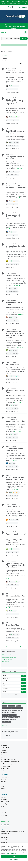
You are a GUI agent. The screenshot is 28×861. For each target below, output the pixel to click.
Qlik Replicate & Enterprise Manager (10, 679)
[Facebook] (8, 825)
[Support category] (3, 736)
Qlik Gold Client (5, 768)
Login (19, 1)
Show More (18, 114)
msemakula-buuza (17, 261)
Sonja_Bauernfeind (17, 116)
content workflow (7, 721)
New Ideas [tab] (5, 61)
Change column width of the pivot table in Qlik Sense (15, 217)
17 (17, 641)
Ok (14, 856)
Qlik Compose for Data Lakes (8, 759)
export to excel (16, 717)
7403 (8, 588)
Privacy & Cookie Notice (7, 840)
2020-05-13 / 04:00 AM (13, 379)
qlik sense (14, 710)
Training (3, 788)
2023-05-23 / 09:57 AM (13, 264)
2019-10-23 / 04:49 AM (13, 637)
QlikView (3, 754)
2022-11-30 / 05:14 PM (13, 523)
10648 (9, 499)
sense (4, 712)
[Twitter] (2, 825)
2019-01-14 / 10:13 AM (13, 89)
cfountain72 (15, 519)
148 (18, 646)
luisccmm (15, 405)
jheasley (15, 317)
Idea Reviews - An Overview (9, 664)
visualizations (12, 705)
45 (18, 149)
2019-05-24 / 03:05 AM (13, 145)
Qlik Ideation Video (7, 655)
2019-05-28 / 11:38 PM (13, 495)
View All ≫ (4, 725)
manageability (12, 708)
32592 (9, 238)
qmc (15, 712)
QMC (4, 686)
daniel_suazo (16, 549)
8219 (8, 555)
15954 (8, 92)
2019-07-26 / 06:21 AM (13, 466)
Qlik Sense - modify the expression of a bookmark (15, 187)
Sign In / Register (23, 7)
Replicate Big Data (7, 717)
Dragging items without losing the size (14, 449)
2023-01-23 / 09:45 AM (13, 353)
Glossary (3, 786)
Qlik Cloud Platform (6, 748)
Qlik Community (5, 821)
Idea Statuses (5, 661)
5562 (8, 382)
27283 (9, 323)
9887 (8, 617)
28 (18, 92)
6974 (8, 641)
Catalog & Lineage (5, 766)
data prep (5, 708)
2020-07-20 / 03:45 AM (13, 614)
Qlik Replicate (4, 757)
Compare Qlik (4, 784)
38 (18, 411)
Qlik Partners (4, 779)
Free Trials (3, 781)
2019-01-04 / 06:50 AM (13, 291)
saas (11, 712)
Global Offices (4, 813)
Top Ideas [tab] (4, 58)
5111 (8, 440)
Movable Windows (13, 507)
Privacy (3, 806)
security (20, 710)
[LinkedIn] (5, 825)
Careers (3, 808)
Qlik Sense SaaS (7, 683)
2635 (8, 526)
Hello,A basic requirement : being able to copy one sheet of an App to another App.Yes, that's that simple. (16, 137)
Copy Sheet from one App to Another (16, 132)
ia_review (5, 705)
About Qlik (3, 797)
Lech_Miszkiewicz (17, 492)
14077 (8, 469)
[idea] (2, 69)
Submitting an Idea (7, 659)
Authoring (18, 705)
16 (17, 555)
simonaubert (16, 142)
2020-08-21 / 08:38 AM (13, 120)
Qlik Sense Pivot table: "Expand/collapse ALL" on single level (15, 102)
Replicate (14, 715)
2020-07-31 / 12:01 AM (13, 235)
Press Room (4, 799)
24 (18, 499)
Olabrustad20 (16, 171)
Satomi (14, 232)
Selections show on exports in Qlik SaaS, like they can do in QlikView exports (15, 334)
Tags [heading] (4, 702)
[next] (20, 646)
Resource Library (5, 777)
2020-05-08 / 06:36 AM (13, 320)
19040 (9, 207)
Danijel (14, 610)
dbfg (14, 463)
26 (17, 294)
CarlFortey (15, 350)
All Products (4, 745)
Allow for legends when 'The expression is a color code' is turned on (15, 565)
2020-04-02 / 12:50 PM (13, 552)
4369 (8, 267)
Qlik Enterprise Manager (7, 764)
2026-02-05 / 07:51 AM (13, 174)
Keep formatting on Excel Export (15, 303)
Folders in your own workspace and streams (15, 72)
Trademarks (4, 842)
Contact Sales (4, 815)
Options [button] (25, 32)
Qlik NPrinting (6, 689)
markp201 (15, 288)
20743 (9, 149)
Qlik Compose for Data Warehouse (10, 761)
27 (18, 207)
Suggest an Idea (13, 16)
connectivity (13, 719)
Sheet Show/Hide (12, 625)
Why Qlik (3, 770)
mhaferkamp (16, 85)
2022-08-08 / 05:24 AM (13, 584)
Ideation (3, 32)
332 (8, 178)
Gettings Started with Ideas (9, 657)
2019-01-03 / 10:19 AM (13, 437)
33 (18, 469)
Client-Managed (6, 715)
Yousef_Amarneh (17, 634)
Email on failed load (13, 275)
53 (17, 123)
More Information (14, 859)
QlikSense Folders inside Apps (15, 391)
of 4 (15, 695)
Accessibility (4, 804)
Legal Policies (4, 837)
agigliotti (15, 200)
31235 (8, 123)
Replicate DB (20, 708)
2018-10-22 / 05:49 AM (13, 408)
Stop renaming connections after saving (15, 420)
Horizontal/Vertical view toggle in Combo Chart (15, 478)
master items (6, 719)
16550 (8, 411)
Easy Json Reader (12, 364)
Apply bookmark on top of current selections (15, 535)
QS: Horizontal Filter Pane (15, 596)
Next (19, 695)
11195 (8, 294)
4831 (8, 356)
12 (16, 356)
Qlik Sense (6, 676)
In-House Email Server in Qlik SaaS (15, 247)
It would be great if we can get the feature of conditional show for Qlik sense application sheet (15, 629)
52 (18, 323)
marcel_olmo (16, 376)
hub (8, 712)
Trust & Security (5, 801)
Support (8, 735)
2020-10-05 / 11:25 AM (13, 204)
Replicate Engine (7, 710)
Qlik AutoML (4, 752)
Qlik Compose (6, 692)
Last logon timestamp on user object (15, 157)
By (14, 85)
